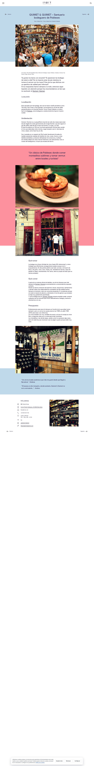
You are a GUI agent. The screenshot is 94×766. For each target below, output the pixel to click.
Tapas (26, 74)
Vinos (33, 74)
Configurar (77, 761)
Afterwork (40, 72)
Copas (48, 72)
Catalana (57, 72)
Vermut (29, 74)
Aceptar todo (59, 761)
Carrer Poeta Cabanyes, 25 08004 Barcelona (31, 407)
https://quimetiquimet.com (27, 425)
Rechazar (68, 761)
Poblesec (52, 72)
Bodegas (45, 72)
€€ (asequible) (32, 72)
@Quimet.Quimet (25, 423)
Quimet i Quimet (39, 91)
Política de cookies (40, 762)
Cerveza (61, 72)
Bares (37, 72)
